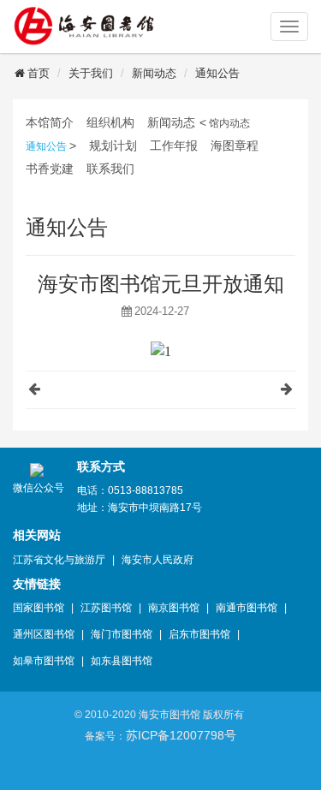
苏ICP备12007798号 (181, 735)
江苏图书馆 (106, 608)
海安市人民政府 (157, 560)
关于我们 (90, 73)
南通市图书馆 (246, 608)
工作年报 (174, 145)
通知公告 (217, 73)
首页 (38, 73)
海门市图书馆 (121, 634)
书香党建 (50, 168)
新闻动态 (154, 73)
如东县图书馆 (121, 661)
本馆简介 (50, 122)
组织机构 (110, 122)
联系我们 (110, 168)
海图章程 (235, 145)
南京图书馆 (173, 608)
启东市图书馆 (199, 634)
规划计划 (113, 145)
